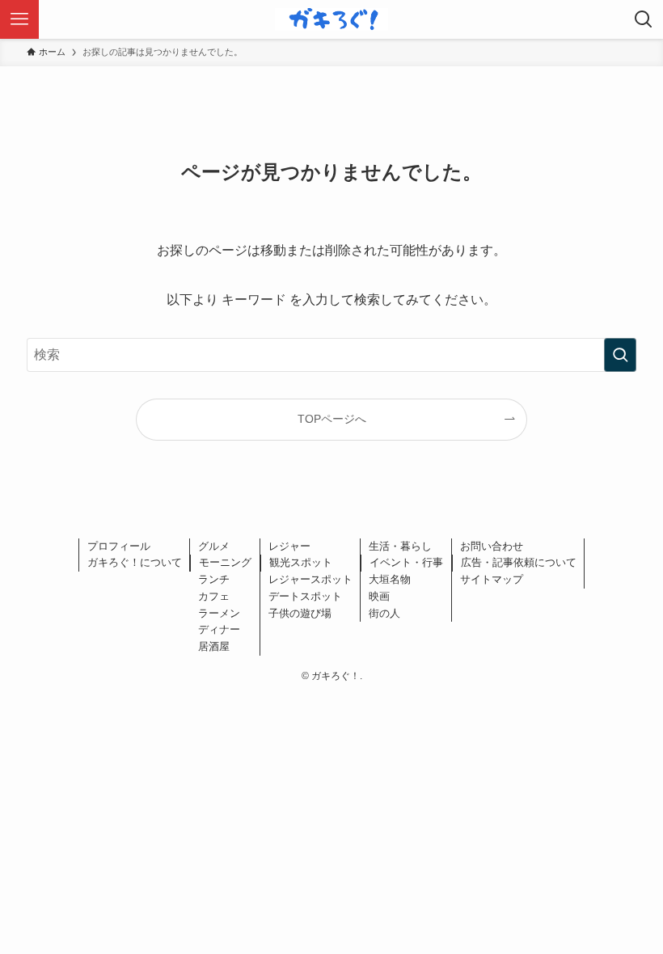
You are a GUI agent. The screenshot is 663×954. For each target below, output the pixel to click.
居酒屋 (214, 646)
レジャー (289, 546)
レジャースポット (310, 579)
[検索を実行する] (620, 355)
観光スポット (300, 562)
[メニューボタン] (19, 19)
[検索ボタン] (643, 19)
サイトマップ (491, 579)
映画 (379, 596)
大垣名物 (390, 579)
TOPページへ (332, 418)
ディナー (219, 629)
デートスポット (305, 596)
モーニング (225, 562)
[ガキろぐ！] (331, 19)
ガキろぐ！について (134, 562)
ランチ (214, 579)
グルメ (214, 546)
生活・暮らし (400, 546)
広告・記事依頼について (518, 562)
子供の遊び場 (300, 613)
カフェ (214, 596)
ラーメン (219, 613)
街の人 (384, 613)
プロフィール (118, 546)
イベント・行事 (406, 562)
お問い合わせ (491, 546)
